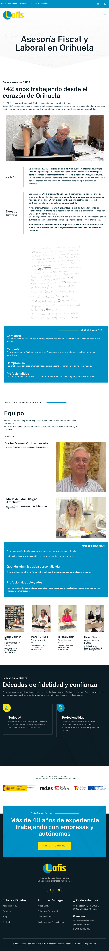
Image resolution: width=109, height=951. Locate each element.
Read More (71, 735)
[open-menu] (103, 15)
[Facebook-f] (50, 890)
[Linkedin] (59, 890)
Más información (56, 846)
